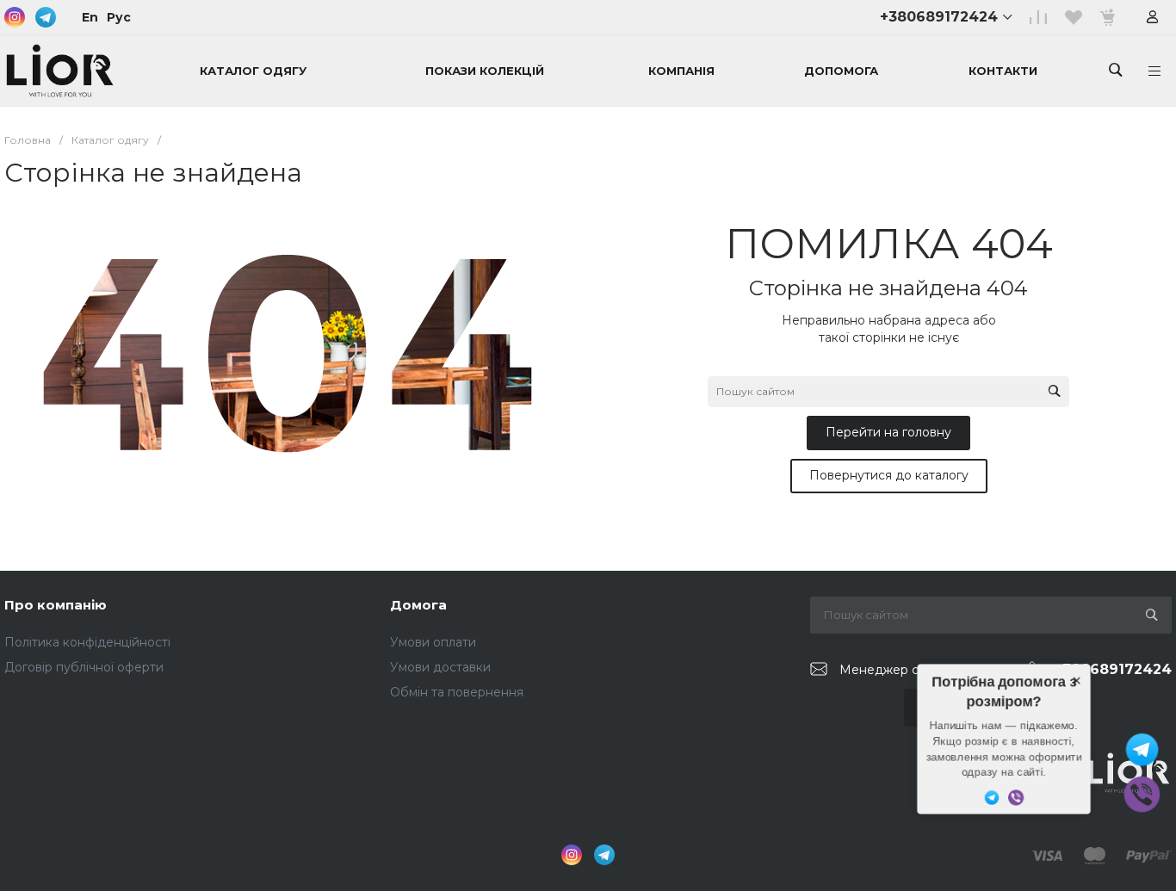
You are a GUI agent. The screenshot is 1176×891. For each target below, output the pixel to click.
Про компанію (55, 605)
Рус (119, 17)
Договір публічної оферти (84, 667)
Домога (418, 605)
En (90, 17)
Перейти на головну (888, 432)
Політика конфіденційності (87, 642)
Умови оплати (433, 642)
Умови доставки (440, 667)
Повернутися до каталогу (889, 475)
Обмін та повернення (456, 692)
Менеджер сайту (892, 670)
